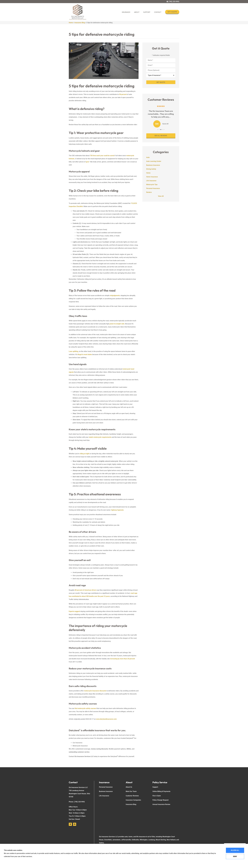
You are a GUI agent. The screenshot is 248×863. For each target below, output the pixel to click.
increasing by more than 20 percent (122, 659)
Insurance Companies (133, 800)
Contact (157, 12)
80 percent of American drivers (85, 590)
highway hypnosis (117, 510)
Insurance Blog (79, 23)
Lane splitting (73, 351)
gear (87, 162)
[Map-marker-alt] (70, 824)
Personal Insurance (106, 787)
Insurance (126, 12)
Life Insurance (104, 796)
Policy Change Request (160, 800)
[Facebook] (74, 824)
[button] (157, 129)
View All (161, 196)
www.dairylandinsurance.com (106, 719)
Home (71, 23)
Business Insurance (106, 791)
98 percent (123, 94)
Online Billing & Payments (161, 791)
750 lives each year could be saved (102, 155)
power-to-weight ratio (116, 324)
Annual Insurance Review (161, 804)
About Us (129, 787)
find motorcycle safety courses (85, 708)
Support (146, 12)
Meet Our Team (131, 791)
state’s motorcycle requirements (100, 437)
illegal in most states (85, 354)
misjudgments (115, 295)
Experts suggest (74, 611)
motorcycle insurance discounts (95, 691)
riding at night (84, 454)
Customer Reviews (132, 796)
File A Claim (156, 796)
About (136, 12)
